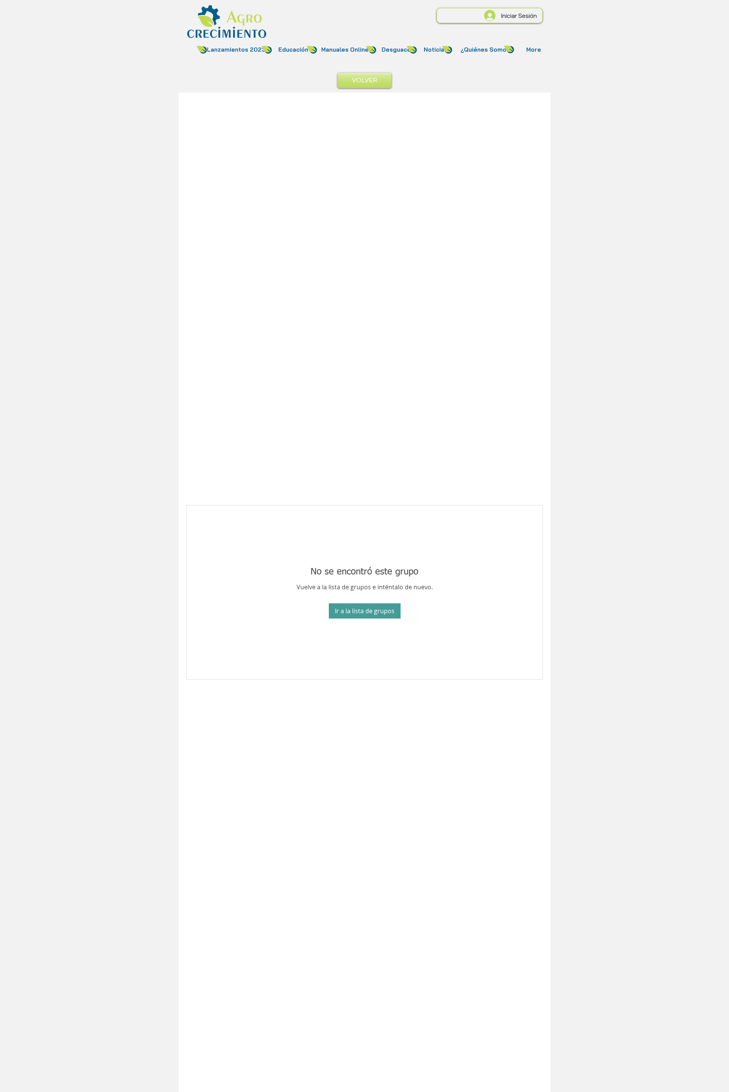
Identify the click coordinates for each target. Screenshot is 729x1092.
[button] (236, 49)
